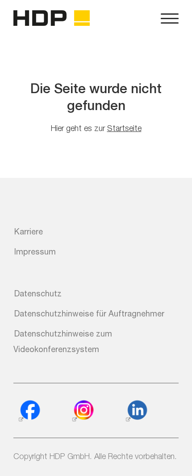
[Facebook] (29, 411)
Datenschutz (38, 293)
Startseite (124, 128)
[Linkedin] (136, 411)
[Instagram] (82, 411)
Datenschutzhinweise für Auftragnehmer (89, 313)
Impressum (35, 251)
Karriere (28, 231)
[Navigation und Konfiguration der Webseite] (170, 18)
